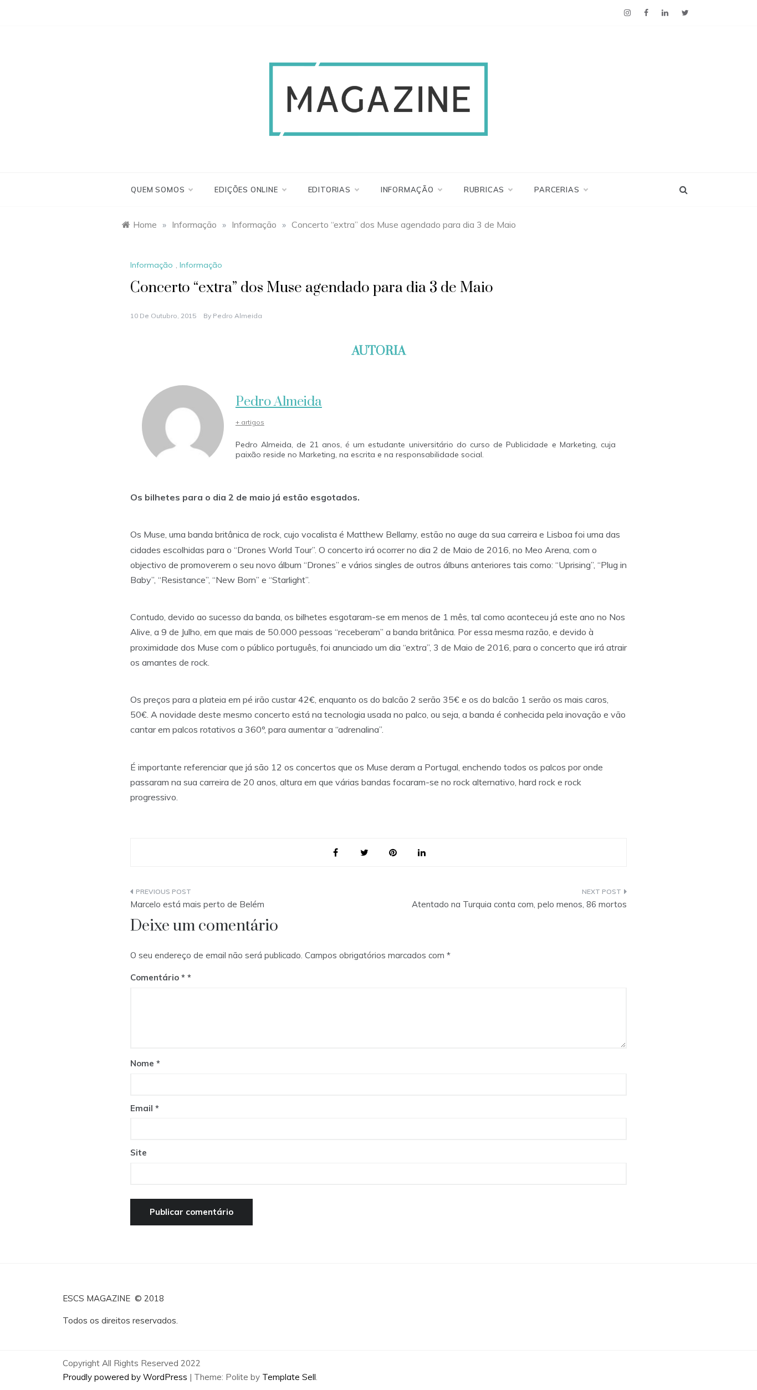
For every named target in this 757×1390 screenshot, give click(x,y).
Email (144, 1108)
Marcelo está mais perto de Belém (197, 904)
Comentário (157, 977)
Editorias (329, 189)
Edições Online (246, 189)
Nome (145, 1063)
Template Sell (289, 1377)
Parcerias (556, 189)
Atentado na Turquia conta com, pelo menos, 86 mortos (519, 904)
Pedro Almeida (237, 315)
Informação (407, 189)
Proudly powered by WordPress (126, 1377)
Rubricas (484, 189)
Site (138, 1152)
